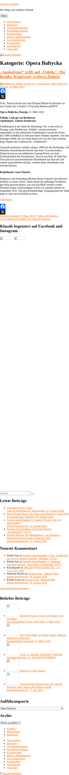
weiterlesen (6, 199)
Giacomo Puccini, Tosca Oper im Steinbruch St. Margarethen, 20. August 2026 (35, 509)
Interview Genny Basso (32, 670)
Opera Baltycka (8, 219)
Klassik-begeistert (9, 216)
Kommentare (13, 43)
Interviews (12, 24)
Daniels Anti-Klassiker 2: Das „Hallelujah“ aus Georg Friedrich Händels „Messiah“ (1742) (37, 557)
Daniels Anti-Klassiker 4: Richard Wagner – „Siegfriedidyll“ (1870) (30, 530)
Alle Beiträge (14, 21)
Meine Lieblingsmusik (18, 37)
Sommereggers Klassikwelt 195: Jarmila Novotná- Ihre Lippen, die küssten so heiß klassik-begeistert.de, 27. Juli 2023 (34, 687)
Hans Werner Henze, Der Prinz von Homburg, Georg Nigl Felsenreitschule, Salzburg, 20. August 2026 (38, 515)
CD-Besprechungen (17, 27)
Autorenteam (13, 46)
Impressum (12, 734)
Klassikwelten (14, 33)
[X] (34, 96)
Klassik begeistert (9, 4)
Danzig (54, 216)
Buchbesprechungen (17, 30)
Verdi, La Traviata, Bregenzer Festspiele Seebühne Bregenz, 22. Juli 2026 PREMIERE (34, 656)
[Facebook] (34, 91)
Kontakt (11, 728)
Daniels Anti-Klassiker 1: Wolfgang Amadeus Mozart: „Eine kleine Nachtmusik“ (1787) (34, 563)
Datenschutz (13, 731)
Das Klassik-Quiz (16, 40)
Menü (4, 16)
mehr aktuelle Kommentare (14, 588)
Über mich (12, 49)
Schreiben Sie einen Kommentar (34, 219)
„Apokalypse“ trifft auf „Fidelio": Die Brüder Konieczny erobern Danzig (32, 74)
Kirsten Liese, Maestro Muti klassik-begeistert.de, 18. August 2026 (33, 575)
